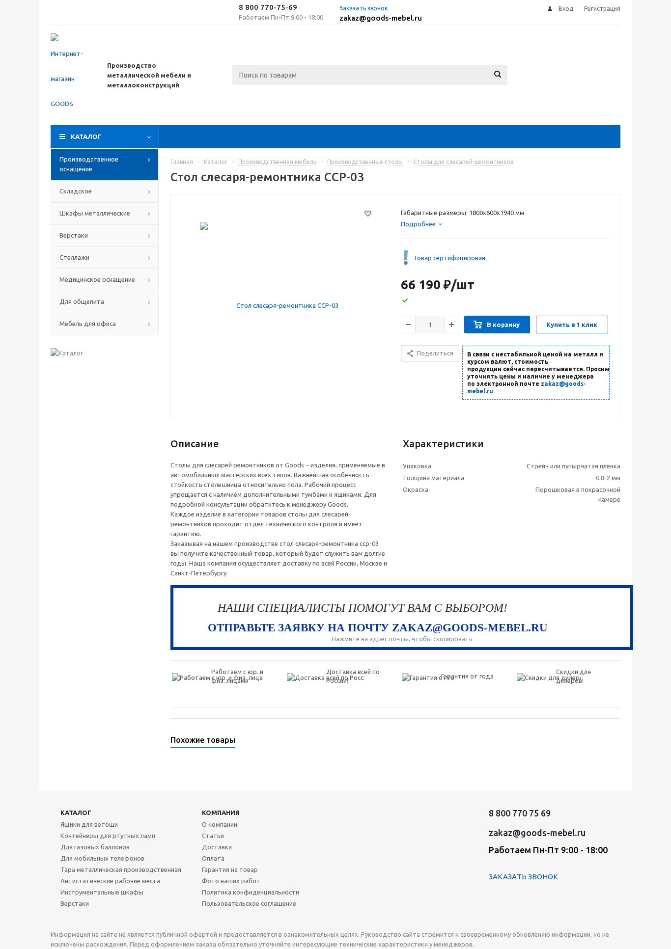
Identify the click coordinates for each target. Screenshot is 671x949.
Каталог (86, 136)
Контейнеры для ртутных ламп (107, 835)
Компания (221, 812)
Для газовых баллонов (95, 846)
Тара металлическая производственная (120, 869)
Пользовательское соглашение (249, 903)
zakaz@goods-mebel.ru (380, 18)
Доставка (217, 846)
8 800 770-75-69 (268, 7)
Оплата (213, 858)
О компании (219, 824)
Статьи (213, 835)
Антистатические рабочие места (110, 880)
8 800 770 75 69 (520, 813)
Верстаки (74, 903)
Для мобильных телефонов (102, 858)
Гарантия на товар (230, 869)
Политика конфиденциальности (250, 892)
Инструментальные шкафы (101, 892)
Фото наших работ (231, 880)
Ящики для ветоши (89, 824)
